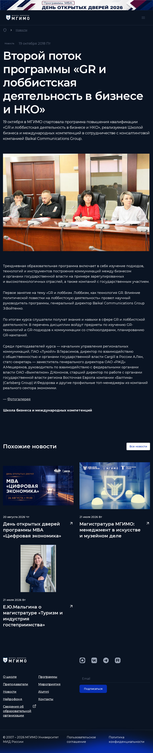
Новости (21, 30)
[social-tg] (106, 660)
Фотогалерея (19, 399)
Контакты (45, 699)
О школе (10, 677)
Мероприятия (49, 684)
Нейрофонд (12, 699)
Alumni (43, 691)
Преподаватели (15, 684)
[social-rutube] (118, 660)
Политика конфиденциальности (126, 740)
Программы (47, 677)
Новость (9, 43)
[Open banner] (76, 5)
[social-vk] (94, 660)
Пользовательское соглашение (81, 740)
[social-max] (82, 660)
